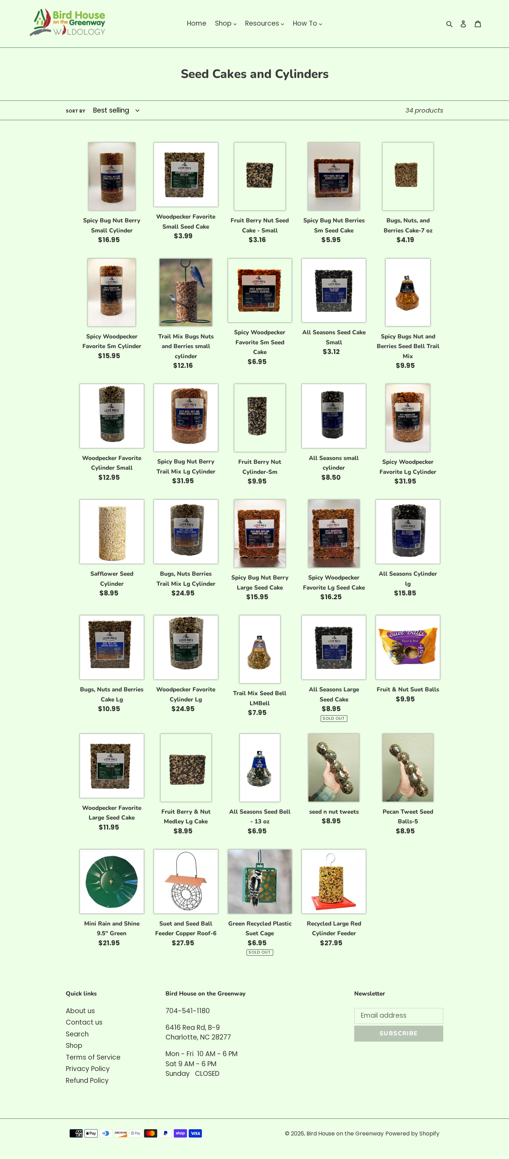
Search (77, 1034)
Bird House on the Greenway (345, 1134)
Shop (74, 1045)
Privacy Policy (88, 1068)
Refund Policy (87, 1080)
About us (80, 1011)
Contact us (84, 1022)
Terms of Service (93, 1057)
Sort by (75, 111)
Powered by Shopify (412, 1134)
